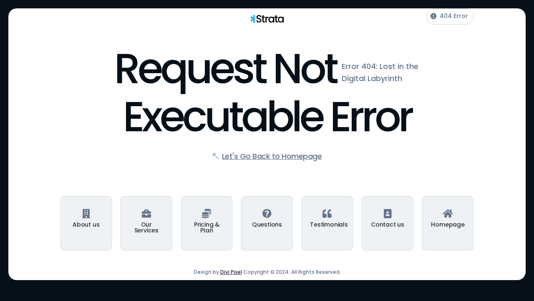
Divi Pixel (231, 271)
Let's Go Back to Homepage (272, 156)
